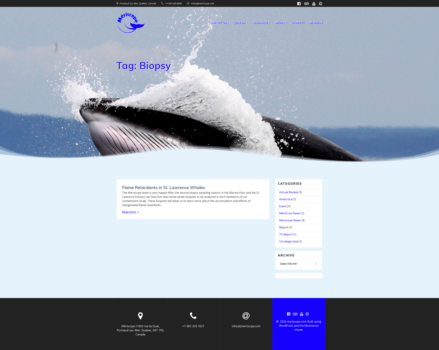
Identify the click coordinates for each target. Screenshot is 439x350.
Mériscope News (290, 220)
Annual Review (288, 192)
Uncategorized (288, 241)
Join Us (239, 22)
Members (316, 22)
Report (283, 227)
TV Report (285, 234)
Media (279, 22)
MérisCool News (289, 213)
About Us (219, 22)
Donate (298, 22)
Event (282, 206)
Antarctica (285, 199)
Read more (129, 212)
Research (260, 22)
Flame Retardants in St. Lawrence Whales (163, 187)
